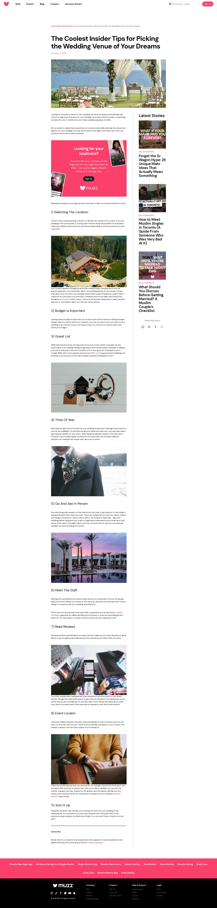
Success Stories (115, 895)
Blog (87, 889)
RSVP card (94, 353)
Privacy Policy (162, 892)
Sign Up (207, 4)
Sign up (112, 889)
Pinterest (66, 299)
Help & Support (138, 889)
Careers (89, 892)
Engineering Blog (92, 899)
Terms (159, 889)
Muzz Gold (113, 892)
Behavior (135, 899)
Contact (135, 895)
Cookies (160, 895)
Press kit (89, 895)
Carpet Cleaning (95, 842)
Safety (134, 892)
